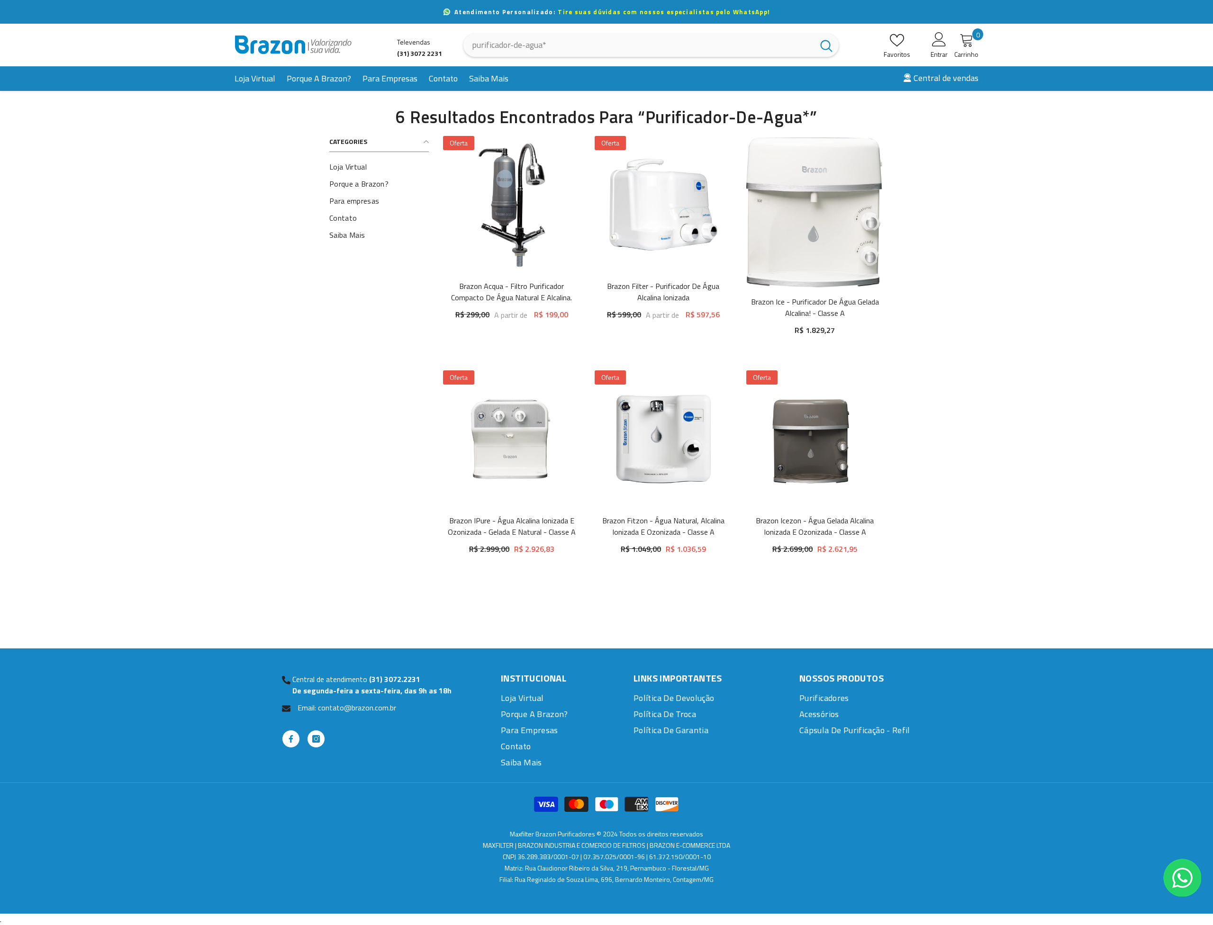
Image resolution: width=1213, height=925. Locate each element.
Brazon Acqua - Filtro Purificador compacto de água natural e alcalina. (511, 291)
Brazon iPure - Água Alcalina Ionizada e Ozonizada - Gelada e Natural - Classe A (512, 526)
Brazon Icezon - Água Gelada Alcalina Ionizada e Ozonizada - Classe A (815, 526)
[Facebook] (291, 739)
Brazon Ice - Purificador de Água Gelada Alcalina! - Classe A (815, 307)
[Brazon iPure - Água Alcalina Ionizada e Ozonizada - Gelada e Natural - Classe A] (511, 439)
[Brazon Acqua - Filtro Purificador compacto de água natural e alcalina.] (511, 204)
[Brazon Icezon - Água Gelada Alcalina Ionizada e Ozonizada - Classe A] (815, 439)
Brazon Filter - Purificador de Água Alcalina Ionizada (663, 291)
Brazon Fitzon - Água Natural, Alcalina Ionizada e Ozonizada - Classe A (663, 526)
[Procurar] (651, 45)
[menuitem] (379, 166)
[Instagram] (316, 739)
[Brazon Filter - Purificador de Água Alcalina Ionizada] (663, 204)
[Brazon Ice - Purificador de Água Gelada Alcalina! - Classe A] (815, 212)
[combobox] (638, 45)
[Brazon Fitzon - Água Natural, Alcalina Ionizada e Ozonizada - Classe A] (663, 439)
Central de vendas (946, 78)
